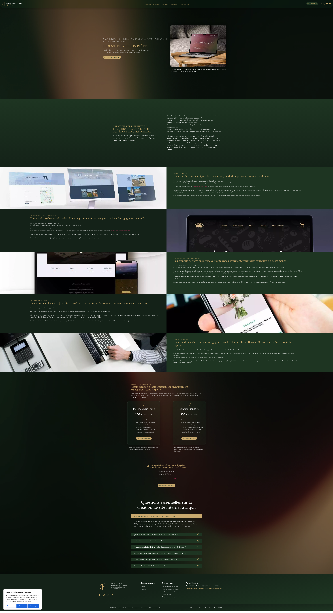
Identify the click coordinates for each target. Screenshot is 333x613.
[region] (22, 599)
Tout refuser (22, 605)
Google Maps (173, 479)
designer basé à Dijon (200, 186)
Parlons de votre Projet (113, 57)
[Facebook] (99, 595)
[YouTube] (112, 595)
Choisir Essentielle (145, 438)
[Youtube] (330, 3)
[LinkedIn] (108, 595)
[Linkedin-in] (327, 3)
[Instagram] (324, 3)
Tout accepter (34, 605)
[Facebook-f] (321, 3)
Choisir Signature (190, 438)
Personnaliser (11, 605)
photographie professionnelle (120, 231)
